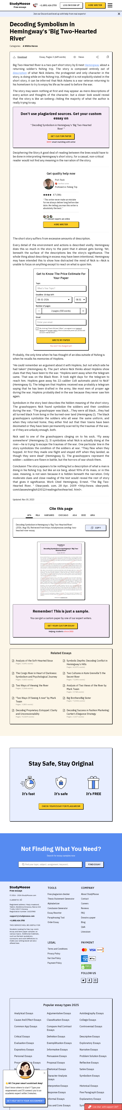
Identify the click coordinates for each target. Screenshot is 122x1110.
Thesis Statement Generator (61, 898)
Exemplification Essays (59, 1043)
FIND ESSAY (94, 864)
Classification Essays (58, 1019)
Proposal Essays (56, 1062)
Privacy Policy (54, 953)
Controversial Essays (91, 1026)
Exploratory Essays (90, 1043)
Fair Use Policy (54, 958)
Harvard (49, 515)
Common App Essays (25, 1026)
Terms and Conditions (58, 948)
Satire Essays (87, 1069)
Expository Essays (24, 1049)
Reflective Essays (89, 1062)
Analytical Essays (23, 1013)
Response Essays (56, 1092)
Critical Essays (22, 1036)
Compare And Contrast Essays (59, 1028)
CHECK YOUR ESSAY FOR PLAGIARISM (61, 806)
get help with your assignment (25, 1100)
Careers (85, 903)
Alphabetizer (54, 903)
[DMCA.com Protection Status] (86, 966)
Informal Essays (56, 1098)
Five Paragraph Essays (92, 1092)
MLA (38, 515)
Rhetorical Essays (56, 1069)
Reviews (85, 908)
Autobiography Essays (92, 1013)
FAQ (83, 913)
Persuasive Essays (57, 1056)
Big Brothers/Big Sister (79, 697)
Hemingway (92, 65)
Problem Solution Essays (93, 1056)
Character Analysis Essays (57, 1077)
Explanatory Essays (90, 1098)
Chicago (63, 515)
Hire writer (61, 224)
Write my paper (61, 340)
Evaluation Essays (24, 1043)
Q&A (83, 927)
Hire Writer (95, 5)
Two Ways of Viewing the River (32, 685)
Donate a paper (88, 917)
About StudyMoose (90, 894)
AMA (92, 515)
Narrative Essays (89, 1049)
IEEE (83, 515)
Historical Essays (89, 1085)
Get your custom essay (61, 625)
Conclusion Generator (58, 908)
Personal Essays (23, 1056)
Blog (83, 922)
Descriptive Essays (90, 1036)
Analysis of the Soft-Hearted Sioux (34, 660)
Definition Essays (56, 1036)
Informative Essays (57, 1049)
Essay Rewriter (55, 913)
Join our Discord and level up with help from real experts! (59, 13)
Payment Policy (55, 963)
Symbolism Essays (90, 1075)
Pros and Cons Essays (59, 1105)
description (20, 73)
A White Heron (30, 46)
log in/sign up (71, 5)
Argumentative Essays (59, 1013)
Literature (85, 931)
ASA (75, 515)
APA (29, 515)
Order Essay (53, 922)
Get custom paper (61, 136)
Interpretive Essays (57, 1085)
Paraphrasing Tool (56, 917)
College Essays (88, 1019)
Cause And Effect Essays (27, 1019)
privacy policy (53, 330)
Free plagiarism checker (59, 894)
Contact (85, 898)
